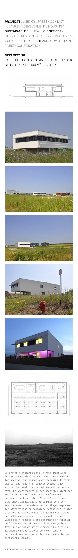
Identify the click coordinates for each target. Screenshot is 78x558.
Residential (30, 36)
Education (37, 31)
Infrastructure (56, 36)
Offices (55, 31)
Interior (12, 36)
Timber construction (23, 46)
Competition (61, 41)
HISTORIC (30, 41)
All (7, 26)
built (43, 41)
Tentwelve (67, 549)
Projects (13, 22)
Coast (43, 549)
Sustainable (15, 31)
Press (42, 22)
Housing (55, 26)
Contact (57, 22)
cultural (12, 41)
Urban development (29, 26)
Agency (29, 22)
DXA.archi (31, 9)
